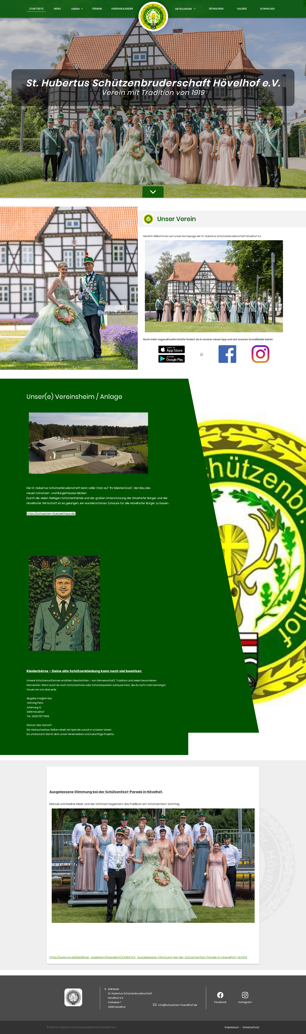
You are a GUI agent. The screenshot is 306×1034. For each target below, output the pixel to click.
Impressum (232, 1027)
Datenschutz (251, 1027)
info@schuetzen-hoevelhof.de (177, 1005)
